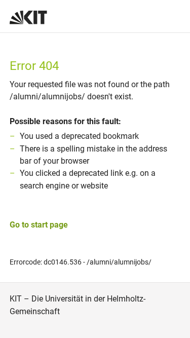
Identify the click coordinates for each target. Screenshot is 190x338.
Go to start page (39, 225)
